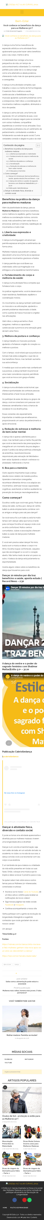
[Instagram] (19, 1200)
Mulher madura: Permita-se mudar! (22, 1035)
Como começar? (11, 173)
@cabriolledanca (11, 756)
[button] (22, 12)
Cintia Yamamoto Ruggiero (14, 31)
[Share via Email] (26, 973)
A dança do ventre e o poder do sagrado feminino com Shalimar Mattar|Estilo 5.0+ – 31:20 (23, 183)
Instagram (19, 905)
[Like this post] (18, 973)
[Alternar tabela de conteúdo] (36, 145)
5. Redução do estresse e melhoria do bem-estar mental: (22, 167)
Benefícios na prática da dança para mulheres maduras (19, 150)
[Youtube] (24, 1200)
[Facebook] (14, 1200)
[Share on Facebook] (20, 973)
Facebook (9, 905)
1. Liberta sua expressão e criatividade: (22, 154)
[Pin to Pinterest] (22, 973)
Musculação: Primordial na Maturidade (7, 1143)
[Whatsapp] (29, 1200)
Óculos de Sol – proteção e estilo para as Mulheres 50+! (21, 1117)
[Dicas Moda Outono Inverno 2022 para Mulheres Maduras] (32, 1132)
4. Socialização (14, 164)
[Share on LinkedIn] (24, 973)
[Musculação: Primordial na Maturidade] (11, 1132)
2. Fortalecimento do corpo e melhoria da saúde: (23, 157)
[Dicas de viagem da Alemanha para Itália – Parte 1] (32, 1159)
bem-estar (7, 964)
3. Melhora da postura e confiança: (21, 161)
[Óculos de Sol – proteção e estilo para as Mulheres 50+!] (22, 1100)
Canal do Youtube (30, 892)
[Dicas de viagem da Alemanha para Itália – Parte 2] (11, 1159)
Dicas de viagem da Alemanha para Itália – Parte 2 (11, 1170)
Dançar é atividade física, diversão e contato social (19, 192)
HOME (5, 1207)
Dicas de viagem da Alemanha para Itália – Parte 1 (32, 1170)
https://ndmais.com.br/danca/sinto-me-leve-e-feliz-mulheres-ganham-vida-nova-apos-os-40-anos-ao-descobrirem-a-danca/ (22, 947)
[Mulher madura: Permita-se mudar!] (22, 1019)
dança (17, 964)
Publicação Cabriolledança (18, 188)
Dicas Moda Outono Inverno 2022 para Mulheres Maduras (31, 1143)
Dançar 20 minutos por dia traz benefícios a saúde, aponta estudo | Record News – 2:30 (24, 177)
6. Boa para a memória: (17, 171)
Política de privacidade (19, 1207)
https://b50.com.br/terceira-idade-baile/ (19, 956)
